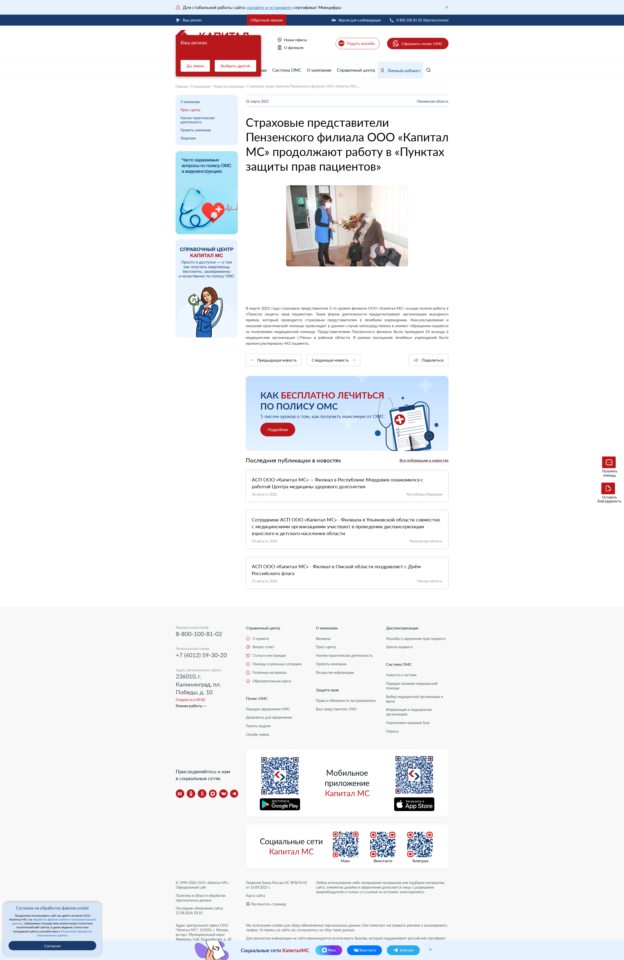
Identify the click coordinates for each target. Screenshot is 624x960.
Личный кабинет (404, 70)
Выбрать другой (235, 65)
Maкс (345, 861)
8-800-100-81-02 (199, 633)
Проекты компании (195, 130)
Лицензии (188, 138)
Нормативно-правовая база (407, 723)
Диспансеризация (402, 628)
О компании (319, 70)
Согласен (52, 945)
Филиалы (323, 639)
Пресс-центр (190, 110)
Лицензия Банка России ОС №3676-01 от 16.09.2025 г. (276, 885)
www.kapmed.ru (412, 892)
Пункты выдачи (258, 726)
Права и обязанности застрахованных (346, 700)
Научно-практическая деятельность (197, 120)
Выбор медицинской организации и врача (414, 699)
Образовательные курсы (272, 681)
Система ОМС (287, 70)
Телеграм (420, 861)
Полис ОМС (257, 698)
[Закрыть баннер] (447, 7)
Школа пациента (399, 647)
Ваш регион (192, 20)
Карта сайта (255, 895)
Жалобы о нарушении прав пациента (415, 639)
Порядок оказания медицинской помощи (412, 685)
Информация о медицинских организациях (409, 711)
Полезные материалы (270, 672)
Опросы (392, 731)
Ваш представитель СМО (336, 709)
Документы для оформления (269, 717)
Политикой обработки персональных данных (64, 933)
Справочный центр (356, 70)
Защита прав (327, 689)
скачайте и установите (269, 7)
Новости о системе (401, 675)
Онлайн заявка (257, 734)
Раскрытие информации (335, 672)
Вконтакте (383, 861)
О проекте (261, 639)
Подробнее (278, 429)
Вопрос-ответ (263, 647)
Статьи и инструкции (269, 655)
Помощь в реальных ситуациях (277, 664)
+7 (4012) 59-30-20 (201, 654)
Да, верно (195, 65)
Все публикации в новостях (424, 460)
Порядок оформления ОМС (268, 709)
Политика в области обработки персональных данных (200, 897)
